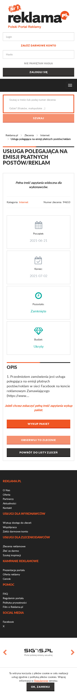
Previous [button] (4, 653)
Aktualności (9, 503)
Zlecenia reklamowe (14, 546)
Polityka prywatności (15, 602)
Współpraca (10, 527)
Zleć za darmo (11, 550)
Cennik (7, 579)
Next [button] (72, 653)
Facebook (8, 621)
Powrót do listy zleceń (38, 452)
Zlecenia (29, 135)
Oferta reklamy (11, 574)
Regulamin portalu (13, 598)
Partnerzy (8, 499)
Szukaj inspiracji (12, 555)
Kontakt (7, 508)
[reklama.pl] (38, 15)
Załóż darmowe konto (38, 45)
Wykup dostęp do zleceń (17, 522)
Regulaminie (41, 680)
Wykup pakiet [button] (39, 424)
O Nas (6, 490)
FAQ (5, 593)
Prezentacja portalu (14, 570)
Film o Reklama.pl (13, 607)
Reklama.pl (12, 135)
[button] (38, 440)
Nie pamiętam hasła (38, 63)
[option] (38, 652)
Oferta (6, 494)
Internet (45, 135)
